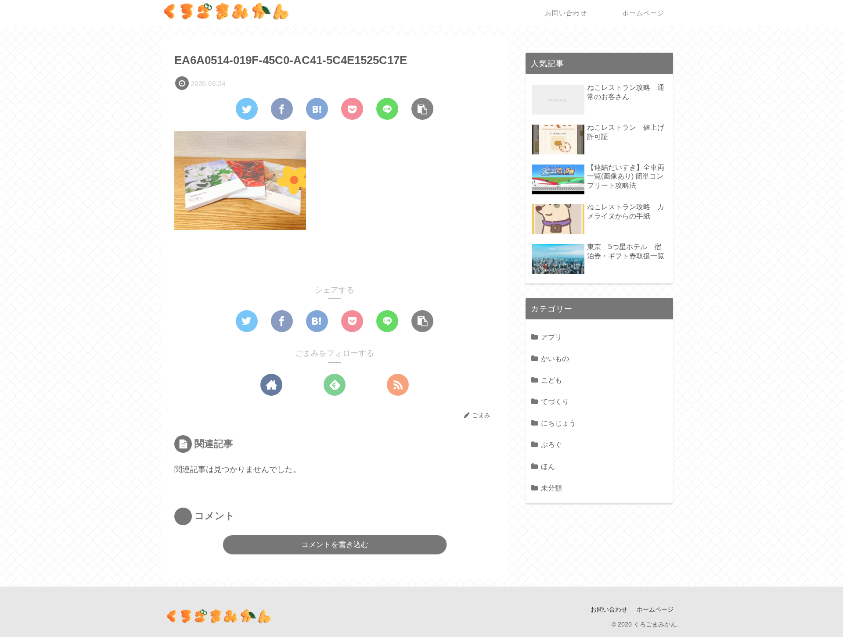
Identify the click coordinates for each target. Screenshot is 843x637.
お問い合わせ (609, 609)
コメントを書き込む (334, 544)
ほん (548, 466)
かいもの (555, 358)
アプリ (551, 337)
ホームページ (655, 609)
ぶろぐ (551, 444)
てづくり (555, 401)
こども (551, 380)
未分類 (551, 488)
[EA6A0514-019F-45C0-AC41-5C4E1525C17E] (317, 109)
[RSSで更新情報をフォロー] (398, 385)
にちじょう (558, 423)
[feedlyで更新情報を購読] (335, 385)
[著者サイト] (271, 385)
